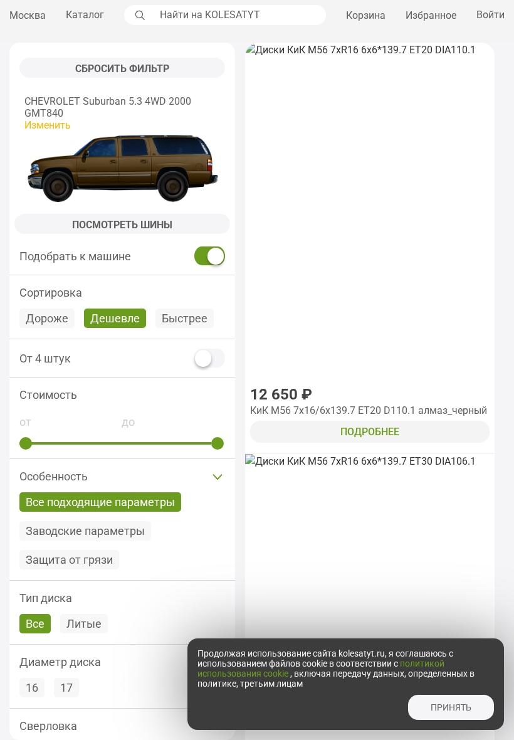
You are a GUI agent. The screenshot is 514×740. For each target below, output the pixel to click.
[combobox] (239, 15)
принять (451, 707)
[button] (122, 394)
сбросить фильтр (122, 69)
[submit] (138, 15)
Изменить (47, 125)
